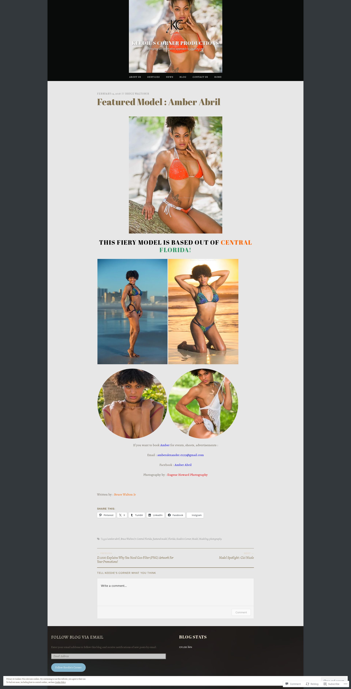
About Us (135, 76)
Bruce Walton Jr (137, 93)
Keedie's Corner (183, 539)
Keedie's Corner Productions (175, 42)
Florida (172, 539)
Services (153, 76)
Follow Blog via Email (77, 637)
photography (215, 539)
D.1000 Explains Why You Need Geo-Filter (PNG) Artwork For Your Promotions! (135, 558)
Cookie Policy (60, 682)
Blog (183, 76)
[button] (132, 312)
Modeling (203, 539)
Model (195, 539)
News (169, 76)
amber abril (114, 539)
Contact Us (200, 76)
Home (218, 76)
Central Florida (144, 539)
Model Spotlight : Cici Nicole (236, 556)
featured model (160, 539)
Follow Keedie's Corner (68, 667)
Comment (241, 612)
